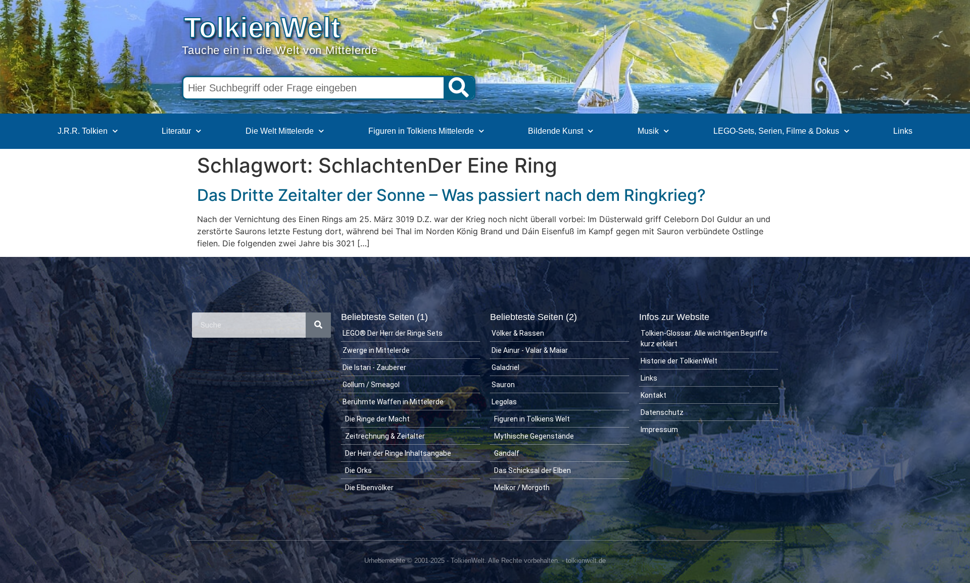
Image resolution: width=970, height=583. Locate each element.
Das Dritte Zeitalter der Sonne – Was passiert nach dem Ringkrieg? (451, 195)
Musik (648, 131)
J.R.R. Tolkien (83, 131)
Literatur (176, 131)
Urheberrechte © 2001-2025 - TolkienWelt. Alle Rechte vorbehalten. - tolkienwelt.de (485, 560)
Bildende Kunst (555, 131)
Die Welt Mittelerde (280, 131)
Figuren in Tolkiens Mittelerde (421, 131)
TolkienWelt (262, 27)
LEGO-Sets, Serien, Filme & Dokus (776, 131)
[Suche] (459, 87)
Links (902, 131)
